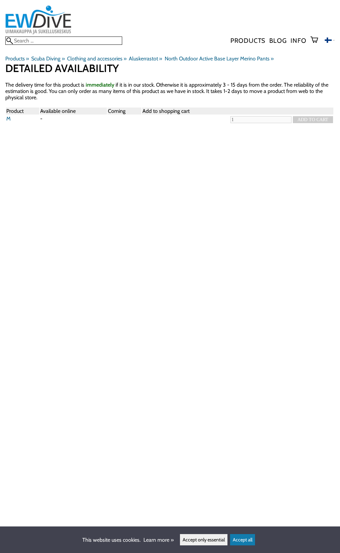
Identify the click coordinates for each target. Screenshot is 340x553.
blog (278, 40)
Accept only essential (204, 540)
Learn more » (158, 540)
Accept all (242, 540)
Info (298, 40)
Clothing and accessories (97, 58)
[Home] (38, 33)
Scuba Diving (47, 58)
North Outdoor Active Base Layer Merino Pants (219, 58)
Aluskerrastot (145, 58)
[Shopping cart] (316, 40)
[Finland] (330, 41)
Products (247, 40)
